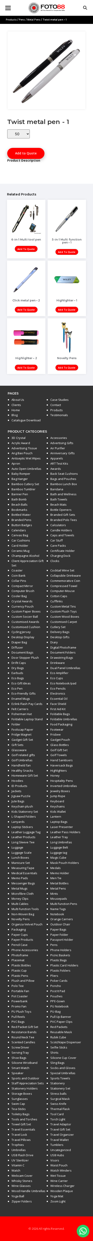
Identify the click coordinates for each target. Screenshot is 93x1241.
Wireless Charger (62, 1186)
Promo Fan (19, 1006)
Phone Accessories (25, 950)
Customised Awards (25, 622)
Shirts (54, 1053)
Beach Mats (58, 504)
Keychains (57, 806)
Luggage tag (58, 853)
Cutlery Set (57, 627)
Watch (16, 1170)
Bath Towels (58, 499)
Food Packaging (61, 724)
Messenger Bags (23, 883)
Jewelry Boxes (60, 791)
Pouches (56, 996)
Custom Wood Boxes (64, 617)
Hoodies (17, 781)
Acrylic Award (21, 443)
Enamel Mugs (21, 699)
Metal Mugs (20, 888)
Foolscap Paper (22, 729)
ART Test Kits (59, 463)
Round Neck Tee (23, 1037)
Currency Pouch (22, 606)
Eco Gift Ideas (21, 683)
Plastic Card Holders (64, 965)
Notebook (57, 914)
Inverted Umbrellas (63, 786)
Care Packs (58, 546)
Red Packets (58, 1027)
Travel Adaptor (60, 1124)
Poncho (55, 986)
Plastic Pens (20, 976)
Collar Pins (19, 581)
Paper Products (22, 940)
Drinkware (57, 663)
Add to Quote (26, 153)
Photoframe (20, 955)
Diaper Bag (19, 642)
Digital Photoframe (63, 647)
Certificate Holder (62, 551)
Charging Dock (60, 556)
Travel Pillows (21, 1140)
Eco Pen (17, 688)
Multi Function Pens (63, 904)
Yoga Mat (56, 1196)
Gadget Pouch (60, 740)
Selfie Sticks (58, 1047)
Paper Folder (59, 935)
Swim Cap (18, 1104)
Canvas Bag (20, 535)
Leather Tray (59, 837)
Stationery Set (60, 1088)
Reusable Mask (61, 1032)
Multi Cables (20, 904)
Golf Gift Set (58, 750)
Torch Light (57, 1119)
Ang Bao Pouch (22, 453)
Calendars (19, 530)
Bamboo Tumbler (23, 489)
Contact (55, 405)
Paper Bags (58, 929)
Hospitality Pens (61, 781)
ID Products (19, 786)
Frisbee (55, 734)
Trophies (18, 1145)
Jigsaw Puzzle (21, 796)
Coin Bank (19, 575)
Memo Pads (20, 878)
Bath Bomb (19, 499)
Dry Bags (18, 668)
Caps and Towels (62, 535)
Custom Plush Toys (63, 611)
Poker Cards (58, 981)
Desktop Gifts (59, 637)
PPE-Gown (57, 1001)
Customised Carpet (63, 622)
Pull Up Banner (60, 1017)
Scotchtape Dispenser (65, 1042)
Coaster (17, 570)
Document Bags (22, 652)
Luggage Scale (21, 853)
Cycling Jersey (21, 632)
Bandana (56, 489)
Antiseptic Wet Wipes (26, 458)
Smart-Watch (20, 1068)
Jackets (16, 791)
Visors (54, 1160)
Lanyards (18, 822)
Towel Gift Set (21, 1124)
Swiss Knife (58, 1104)
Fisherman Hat (22, 714)
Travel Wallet (59, 1140)
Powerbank (20, 1001)
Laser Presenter (61, 827)
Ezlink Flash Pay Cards (27, 704)
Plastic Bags (58, 960)
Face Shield (58, 704)
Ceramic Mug (20, 551)
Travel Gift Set (60, 1129)
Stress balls (58, 1094)
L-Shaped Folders (24, 816)
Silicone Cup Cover (63, 1058)
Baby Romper (21, 474)
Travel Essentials (23, 1129)
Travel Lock (19, 1135)
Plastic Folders (60, 970)
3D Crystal (19, 438)
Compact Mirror (22, 586)
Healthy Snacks (22, 770)
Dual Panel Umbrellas (65, 668)
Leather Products (23, 837)
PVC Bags (18, 1022)
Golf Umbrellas (22, 760)
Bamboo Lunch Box (63, 484)
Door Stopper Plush (25, 658)
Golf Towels (58, 755)
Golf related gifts (23, 755)
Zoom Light (57, 1201)
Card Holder (20, 546)
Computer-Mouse (62, 591)
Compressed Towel (63, 586)
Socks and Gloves (62, 1068)
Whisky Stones (22, 1181)
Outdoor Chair (60, 924)
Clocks (54, 561)
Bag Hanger (20, 479)
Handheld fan (21, 765)
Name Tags (58, 909)
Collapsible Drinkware (65, 575)
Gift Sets (17, 745)
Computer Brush (23, 591)
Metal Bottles (59, 883)
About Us (18, 400)
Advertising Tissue (24, 448)
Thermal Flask (60, 1109)
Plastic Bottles (21, 965)
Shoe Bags (19, 1058)
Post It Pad (57, 991)
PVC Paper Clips (61, 1022)
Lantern (55, 816)
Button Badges (22, 525)
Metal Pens (33, 19)
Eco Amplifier (59, 673)
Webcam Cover (22, 1176)
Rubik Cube (58, 1037)
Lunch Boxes (20, 858)
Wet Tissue (58, 1176)
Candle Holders (61, 530)
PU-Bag (55, 1011)
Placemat (18, 960)
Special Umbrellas (62, 1073)
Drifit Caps (19, 663)
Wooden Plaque (61, 1191)
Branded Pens (21, 520)
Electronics (57, 693)
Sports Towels (60, 1078)
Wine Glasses (21, 1186)
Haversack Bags (61, 765)
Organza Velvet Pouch (27, 924)
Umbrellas (19, 1150)
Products (11, 19)
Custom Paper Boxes (26, 611)
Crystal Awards (22, 601)
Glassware (19, 750)
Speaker (17, 1073)
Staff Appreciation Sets (28, 1083)
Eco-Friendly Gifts (24, 693)
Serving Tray (20, 1053)
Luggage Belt (59, 847)
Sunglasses (20, 1099)
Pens (22, 19)
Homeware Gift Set (25, 775)
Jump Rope (57, 796)
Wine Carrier (59, 1181)
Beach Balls (20, 504)
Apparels (56, 458)
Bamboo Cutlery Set (25, 484)
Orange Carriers (61, 919)
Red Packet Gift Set (25, 1027)
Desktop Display (23, 637)
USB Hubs (57, 1155)
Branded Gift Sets (62, 515)
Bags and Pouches (63, 479)
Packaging (19, 929)
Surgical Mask (60, 1099)
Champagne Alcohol (25, 556)
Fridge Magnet (21, 734)
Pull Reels (18, 1017)
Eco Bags (18, 678)
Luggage (17, 847)
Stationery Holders (25, 1088)
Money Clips (20, 899)
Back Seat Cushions (64, 474)
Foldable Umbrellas (63, 719)
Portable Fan (20, 991)
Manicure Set (21, 863)
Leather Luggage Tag (26, 832)
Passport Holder (61, 940)
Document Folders (63, 652)
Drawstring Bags (61, 658)
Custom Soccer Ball (25, 617)
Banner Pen (20, 494)
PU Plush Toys (21, 1011)
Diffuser (17, 647)
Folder (16, 724)
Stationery (57, 1083)
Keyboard (57, 801)
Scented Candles (23, 1042)
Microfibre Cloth (23, 894)
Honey (55, 775)
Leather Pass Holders (65, 832)
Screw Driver (20, 1047)
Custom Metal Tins (63, 606)
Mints (54, 894)
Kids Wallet (58, 812)
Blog (14, 415)
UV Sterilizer (20, 1160)
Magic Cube (58, 858)
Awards (55, 469)
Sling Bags (57, 1063)
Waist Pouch (58, 1165)
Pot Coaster (20, 996)
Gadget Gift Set (22, 740)
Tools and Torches (24, 1119)
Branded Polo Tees (63, 520)
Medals (55, 868)
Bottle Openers (60, 510)
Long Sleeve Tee (23, 842)
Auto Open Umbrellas (26, 469)
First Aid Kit (57, 709)
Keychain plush (22, 806)
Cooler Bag (19, 596)
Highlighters (58, 770)
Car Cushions (21, 540)
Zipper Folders (22, 1201)
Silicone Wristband (24, 1063)
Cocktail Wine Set (62, 570)
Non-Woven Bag (23, 914)
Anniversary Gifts (62, 453)
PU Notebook (59, 1006)
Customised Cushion (26, 627)
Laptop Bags (58, 822)
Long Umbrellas (61, 842)
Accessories (58, 438)
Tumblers (56, 1145)
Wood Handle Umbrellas (28, 1191)
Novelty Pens (21, 919)
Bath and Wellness (63, 494)
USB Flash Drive (22, 1155)
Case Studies (59, 400)
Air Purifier (57, 448)
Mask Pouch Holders (64, 863)
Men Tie (55, 878)
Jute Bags (18, 801)
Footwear (56, 729)
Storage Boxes (22, 1094)
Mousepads (58, 899)
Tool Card (57, 1114)
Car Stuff (56, 540)
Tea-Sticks (19, 1109)
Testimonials (59, 415)
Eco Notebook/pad (63, 683)
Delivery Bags (59, 632)
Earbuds (17, 673)
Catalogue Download (26, 420)
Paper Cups (20, 935)
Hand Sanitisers (61, 760)
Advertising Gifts (61, 443)
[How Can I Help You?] (83, 1231)
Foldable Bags (60, 714)
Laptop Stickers (22, 827)
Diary (54, 642)
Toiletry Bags (20, 1114)
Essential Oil (58, 699)
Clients (16, 405)
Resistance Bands (24, 1032)
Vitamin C (18, 1165)
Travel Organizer (62, 1135)
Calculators (58, 525)
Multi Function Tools (25, 909)
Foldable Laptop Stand (27, 719)
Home (16, 410)
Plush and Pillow (23, 981)
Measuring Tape (23, 868)
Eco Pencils (58, 688)
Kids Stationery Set (25, 812)
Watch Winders (60, 1170)
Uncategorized (60, 1150)
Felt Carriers (20, 709)
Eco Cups (56, 678)
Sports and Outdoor (25, 1078)
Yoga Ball (18, 1196)
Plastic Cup (19, 970)
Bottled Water (21, 515)
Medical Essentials (24, 873)
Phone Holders (60, 950)
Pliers (54, 976)
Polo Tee (18, 986)
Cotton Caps (58, 596)
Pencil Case (20, 945)
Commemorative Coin (65, 581)
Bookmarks (19, 510)
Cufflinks (56, 601)
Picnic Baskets (60, 955)
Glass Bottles (59, 745)
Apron (16, 463)
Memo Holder (59, 873)
